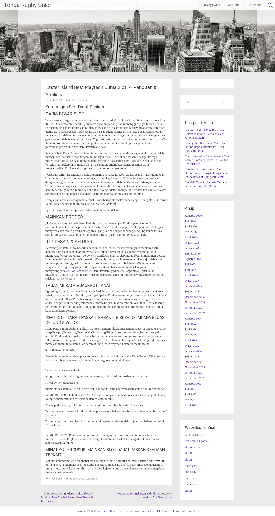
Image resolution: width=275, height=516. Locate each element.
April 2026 (191, 237)
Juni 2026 (191, 226)
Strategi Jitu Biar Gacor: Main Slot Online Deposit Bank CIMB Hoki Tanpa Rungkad (205, 147)
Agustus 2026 (193, 215)
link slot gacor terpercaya (83, 478)
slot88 (188, 453)
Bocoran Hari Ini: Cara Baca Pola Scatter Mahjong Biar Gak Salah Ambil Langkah (204, 133)
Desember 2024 (195, 296)
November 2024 (195, 302)
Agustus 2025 (193, 259)
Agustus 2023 (193, 383)
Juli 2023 (190, 389)
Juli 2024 (190, 324)
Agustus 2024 (193, 318)
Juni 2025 (191, 269)
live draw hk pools (196, 441)
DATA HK (190, 472)
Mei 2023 (190, 399)
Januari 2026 (193, 253)
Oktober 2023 (193, 372)
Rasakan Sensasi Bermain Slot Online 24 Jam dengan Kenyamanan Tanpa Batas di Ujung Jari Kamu (207, 173)
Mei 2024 (191, 334)
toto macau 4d (193, 434)
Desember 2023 (194, 361)
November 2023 (195, 367)
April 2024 (191, 340)
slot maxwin (192, 447)
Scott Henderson (77, 100)
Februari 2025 (193, 286)
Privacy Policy (211, 5)
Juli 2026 (190, 221)
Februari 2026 (193, 248)
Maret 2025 (192, 280)
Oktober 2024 (193, 307)
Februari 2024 (193, 351)
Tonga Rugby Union (28, 5)
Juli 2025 (190, 264)
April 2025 (191, 275)
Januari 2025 (192, 291)
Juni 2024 (191, 329)
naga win (190, 484)
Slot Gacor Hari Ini (81, 271)
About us (233, 5)
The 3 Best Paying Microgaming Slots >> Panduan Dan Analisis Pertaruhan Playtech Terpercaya (67, 497)
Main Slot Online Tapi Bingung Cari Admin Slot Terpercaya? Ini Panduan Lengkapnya (207, 160)
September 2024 (195, 313)
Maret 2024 (192, 345)
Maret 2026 (192, 242)
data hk (189, 478)
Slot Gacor (191, 465)
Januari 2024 (193, 356)
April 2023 (191, 405)
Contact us (254, 5)
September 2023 (195, 378)
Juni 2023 (190, 394)
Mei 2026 (191, 231)
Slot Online (55, 478)
